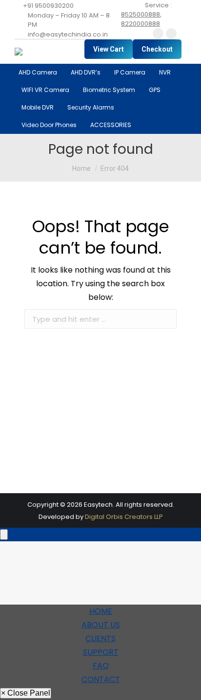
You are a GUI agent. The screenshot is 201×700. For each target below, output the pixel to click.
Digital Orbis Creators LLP (124, 516)
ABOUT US (100, 624)
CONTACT (100, 679)
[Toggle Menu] (4, 534)
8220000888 (140, 23)
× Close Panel (25, 693)
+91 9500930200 (48, 5)
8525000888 (140, 14)
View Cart (108, 49)
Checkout (157, 49)
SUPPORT (101, 652)
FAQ (101, 665)
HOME (100, 611)
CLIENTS (100, 638)
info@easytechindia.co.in (68, 34)
